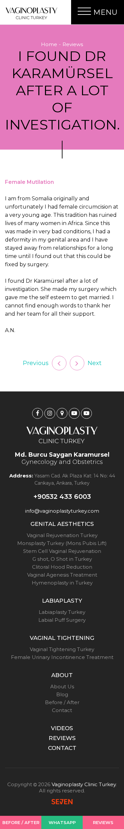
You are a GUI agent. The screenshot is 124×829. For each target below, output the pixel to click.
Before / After (62, 702)
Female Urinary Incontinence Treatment (62, 657)
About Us (62, 686)
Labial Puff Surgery (62, 620)
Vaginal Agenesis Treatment (62, 575)
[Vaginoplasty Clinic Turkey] (31, 13)
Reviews (72, 44)
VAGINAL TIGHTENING (62, 638)
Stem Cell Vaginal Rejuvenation (62, 551)
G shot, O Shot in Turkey (62, 559)
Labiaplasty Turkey (62, 612)
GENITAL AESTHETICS (62, 524)
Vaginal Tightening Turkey (62, 649)
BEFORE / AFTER (20, 822)
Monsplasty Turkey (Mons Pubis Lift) (62, 543)
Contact (62, 710)
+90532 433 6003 (62, 496)
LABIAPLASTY (62, 600)
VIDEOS (62, 728)
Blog (62, 694)
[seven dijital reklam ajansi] (62, 802)
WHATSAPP (62, 822)
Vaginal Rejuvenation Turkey (62, 535)
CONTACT (62, 748)
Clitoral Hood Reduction (62, 567)
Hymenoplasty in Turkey (62, 583)
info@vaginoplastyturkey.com (62, 511)
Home (49, 44)
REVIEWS (62, 738)
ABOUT (62, 675)
